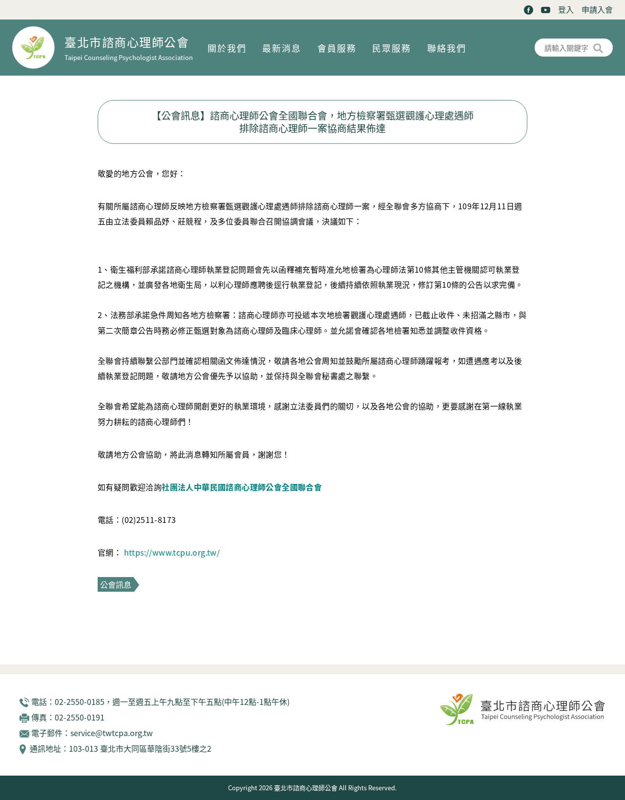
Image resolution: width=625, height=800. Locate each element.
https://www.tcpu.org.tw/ (172, 552)
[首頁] (38, 47)
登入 (566, 9)
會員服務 (336, 47)
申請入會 (597, 9)
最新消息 (281, 47)
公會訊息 (115, 584)
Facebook (528, 10)
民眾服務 (391, 47)
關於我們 (227, 47)
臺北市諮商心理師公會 (126, 41)
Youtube (545, 10)
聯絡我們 (446, 47)
